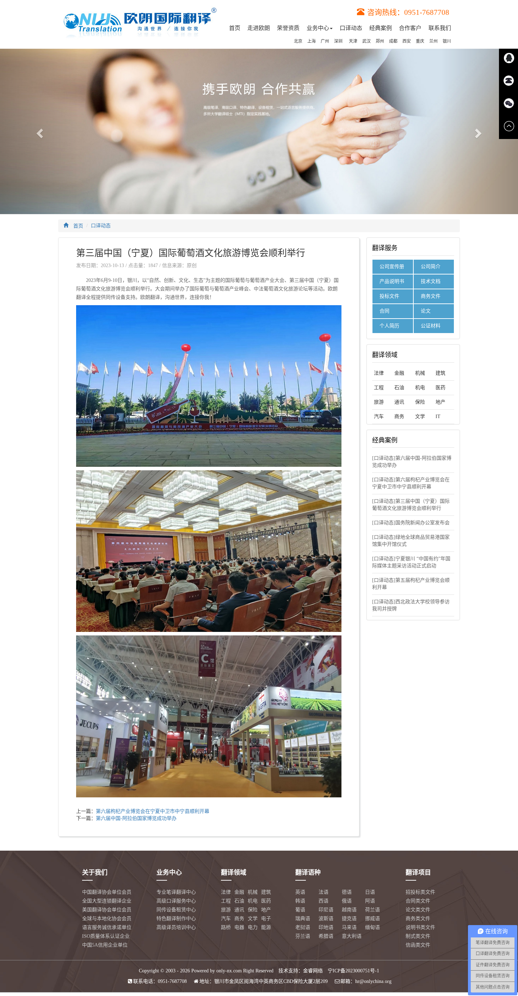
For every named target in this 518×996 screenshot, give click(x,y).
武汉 (366, 41)
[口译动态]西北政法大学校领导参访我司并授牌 (411, 605)
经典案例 (380, 28)
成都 (393, 41)
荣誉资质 (288, 28)
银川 (447, 41)
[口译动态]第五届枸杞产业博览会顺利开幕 (411, 584)
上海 (311, 41)
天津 (353, 41)
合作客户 (410, 28)
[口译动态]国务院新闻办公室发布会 (411, 522)
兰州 (433, 41)
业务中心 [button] (318, 28)
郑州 (380, 41)
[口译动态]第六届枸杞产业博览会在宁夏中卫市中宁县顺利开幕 (411, 483)
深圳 (338, 41)
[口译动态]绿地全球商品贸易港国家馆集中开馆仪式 (411, 541)
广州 (325, 41)
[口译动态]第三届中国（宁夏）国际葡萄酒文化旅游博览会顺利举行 (411, 505)
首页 (234, 28)
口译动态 (351, 28)
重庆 (420, 41)
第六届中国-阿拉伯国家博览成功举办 (136, 818)
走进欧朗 (258, 28)
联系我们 (439, 28)
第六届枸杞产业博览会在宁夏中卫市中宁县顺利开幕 (152, 811)
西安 (406, 41)
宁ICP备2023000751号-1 (353, 970)
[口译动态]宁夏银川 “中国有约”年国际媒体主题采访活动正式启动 (411, 562)
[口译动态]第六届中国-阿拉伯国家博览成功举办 (411, 461)
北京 (298, 41)
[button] (39, 131)
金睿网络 (313, 970)
